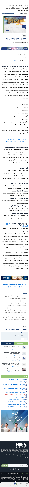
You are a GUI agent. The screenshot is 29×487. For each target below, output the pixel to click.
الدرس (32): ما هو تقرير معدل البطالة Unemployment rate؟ (14, 385)
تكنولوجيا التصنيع (7, 310)
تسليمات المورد (19, 310)
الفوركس (13, 60)
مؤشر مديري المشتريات (11, 314)
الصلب (22, 303)
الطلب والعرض (18, 303)
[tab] (21, 343)
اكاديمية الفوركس (23, 298)
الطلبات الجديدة (12, 303)
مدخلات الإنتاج (24, 317)
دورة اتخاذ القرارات (17, 312)
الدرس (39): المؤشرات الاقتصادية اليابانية (16, 404)
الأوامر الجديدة (17, 298)
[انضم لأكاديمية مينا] (14, 421)
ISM (25, 296)
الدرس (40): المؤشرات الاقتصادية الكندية (16, 406)
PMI (23, 296)
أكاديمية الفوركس (18, 5)
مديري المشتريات (18, 317)
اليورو (19, 349)
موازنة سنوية (11, 319)
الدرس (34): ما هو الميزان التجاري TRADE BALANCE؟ (14, 392)
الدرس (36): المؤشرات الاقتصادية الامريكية (16, 397)
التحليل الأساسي (24, 300)
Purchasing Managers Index (16, 296)
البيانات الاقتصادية (11, 298)
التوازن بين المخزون (5, 300)
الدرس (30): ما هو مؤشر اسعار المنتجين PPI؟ (15, 379)
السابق (25, 338)
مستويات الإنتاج (12, 317)
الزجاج (25, 303)
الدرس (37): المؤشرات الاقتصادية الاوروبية (16, 399)
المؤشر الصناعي (11, 305)
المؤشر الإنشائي (24, 305)
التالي (22, 338)
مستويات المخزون (5, 317)
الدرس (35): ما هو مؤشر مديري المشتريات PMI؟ (15, 394)
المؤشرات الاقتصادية (16, 307)
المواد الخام (10, 307)
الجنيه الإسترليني (17, 355)
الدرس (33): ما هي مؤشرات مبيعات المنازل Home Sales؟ (14, 389)
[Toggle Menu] (3, 484)
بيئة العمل (5, 307)
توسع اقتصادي (24, 312)
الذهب (19, 360)
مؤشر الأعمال (18, 314)
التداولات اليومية (17, 366)
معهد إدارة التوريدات (23, 319)
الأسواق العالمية (17, 371)
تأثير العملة (24, 310)
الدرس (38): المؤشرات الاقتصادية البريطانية (16, 401)
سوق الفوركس (11, 312)
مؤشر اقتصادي (24, 314)
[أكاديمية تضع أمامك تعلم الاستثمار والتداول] (14, 277)
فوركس (6, 312)
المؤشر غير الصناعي (23, 307)
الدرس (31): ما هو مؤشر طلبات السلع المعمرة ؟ (15, 381)
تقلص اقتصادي (14, 310)
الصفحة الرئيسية (25, 5)
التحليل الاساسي (11, 5)
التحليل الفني (12, 300)
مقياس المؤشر (16, 319)
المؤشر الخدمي (17, 305)
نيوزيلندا (6, 319)
